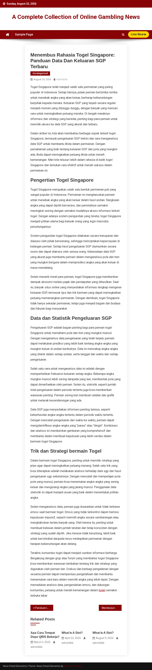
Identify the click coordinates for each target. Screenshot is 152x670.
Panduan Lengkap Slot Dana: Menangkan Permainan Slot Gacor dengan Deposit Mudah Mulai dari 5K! (44, 607)
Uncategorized (40, 73)
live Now (137, 34)
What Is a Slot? (103, 632)
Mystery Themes (72, 666)
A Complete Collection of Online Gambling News (76, 16)
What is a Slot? (72, 632)
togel (102, 590)
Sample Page (24, 34)
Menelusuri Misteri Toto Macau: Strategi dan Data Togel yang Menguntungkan (112, 607)
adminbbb (62, 79)
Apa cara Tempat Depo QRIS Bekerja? (45, 634)
